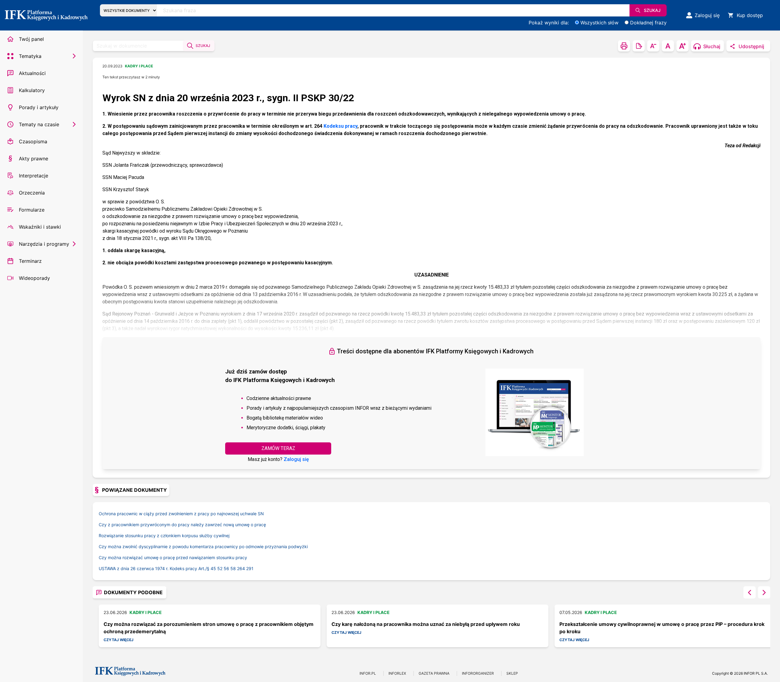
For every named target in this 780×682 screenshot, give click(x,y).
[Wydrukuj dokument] (624, 46)
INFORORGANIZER (478, 673)
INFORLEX (397, 673)
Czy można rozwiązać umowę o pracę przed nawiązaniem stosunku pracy (173, 557)
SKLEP (512, 673)
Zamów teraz (278, 448)
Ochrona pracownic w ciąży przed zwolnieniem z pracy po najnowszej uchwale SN (181, 513)
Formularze (31, 210)
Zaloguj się (296, 459)
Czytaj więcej (118, 639)
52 (219, 568)
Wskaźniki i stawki (40, 227)
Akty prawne (33, 158)
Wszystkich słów (599, 23)
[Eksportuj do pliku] (639, 46)
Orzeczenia (32, 193)
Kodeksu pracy (340, 126)
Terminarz (30, 261)
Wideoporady (34, 278)
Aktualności (32, 73)
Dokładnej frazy (648, 23)
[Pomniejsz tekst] (653, 46)
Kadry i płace (139, 66)
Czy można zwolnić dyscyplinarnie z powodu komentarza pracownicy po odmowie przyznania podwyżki (203, 546)
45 (213, 568)
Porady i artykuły (38, 107)
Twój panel (31, 39)
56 (226, 568)
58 (233, 568)
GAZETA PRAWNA (434, 673)
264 (241, 568)
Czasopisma (33, 141)
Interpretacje (33, 176)
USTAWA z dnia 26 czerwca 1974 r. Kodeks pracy (155, 568)
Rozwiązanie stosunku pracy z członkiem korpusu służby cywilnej (164, 535)
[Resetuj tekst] (668, 46)
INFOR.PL (368, 673)
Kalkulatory (32, 90)
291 (250, 568)
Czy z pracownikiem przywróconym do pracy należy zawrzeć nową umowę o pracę (182, 524)
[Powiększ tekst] (682, 46)
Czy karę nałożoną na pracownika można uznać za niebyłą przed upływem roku (426, 624)
